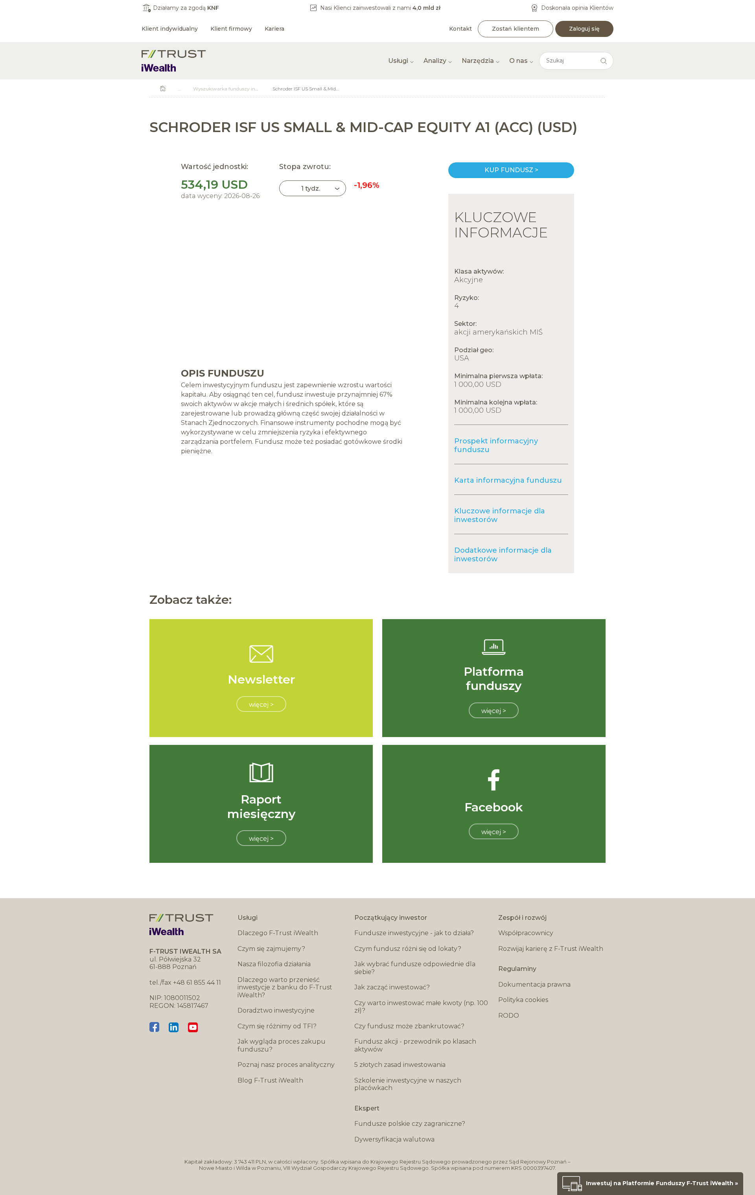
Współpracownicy (525, 933)
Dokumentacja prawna (534, 984)
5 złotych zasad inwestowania (400, 1064)
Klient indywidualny (170, 28)
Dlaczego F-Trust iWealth (278, 933)
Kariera (274, 28)
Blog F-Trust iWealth (270, 1080)
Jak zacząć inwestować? (392, 987)
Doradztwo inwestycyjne (276, 1010)
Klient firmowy (231, 28)
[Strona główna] (174, 61)
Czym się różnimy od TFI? (277, 1026)
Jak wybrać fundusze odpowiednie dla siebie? (414, 968)
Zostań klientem (515, 28)
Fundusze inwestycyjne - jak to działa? (414, 933)
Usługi (398, 60)
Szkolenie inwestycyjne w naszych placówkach (407, 1084)
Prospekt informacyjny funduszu (496, 445)
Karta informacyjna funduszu (508, 480)
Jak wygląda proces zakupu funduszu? (282, 1045)
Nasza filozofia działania (274, 964)
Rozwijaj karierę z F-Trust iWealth (550, 948)
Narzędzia (478, 60)
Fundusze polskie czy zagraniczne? (409, 1123)
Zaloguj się (584, 28)
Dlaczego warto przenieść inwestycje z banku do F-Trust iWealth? (285, 987)
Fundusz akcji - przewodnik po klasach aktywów (415, 1045)
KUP (511, 170)
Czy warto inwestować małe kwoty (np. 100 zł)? (421, 1007)
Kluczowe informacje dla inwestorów (499, 515)
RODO (508, 1015)
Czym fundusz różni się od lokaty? (407, 948)
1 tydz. (310, 188)
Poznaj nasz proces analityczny (286, 1064)
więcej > (261, 704)
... (179, 89)
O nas (518, 60)
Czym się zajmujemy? (271, 948)
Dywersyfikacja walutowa (394, 1139)
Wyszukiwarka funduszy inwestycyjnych (239, 89)
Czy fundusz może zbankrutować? (409, 1026)
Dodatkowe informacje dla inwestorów (503, 554)
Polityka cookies (523, 1000)
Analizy (435, 60)
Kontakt (460, 28)
